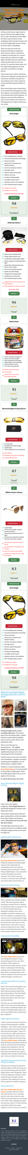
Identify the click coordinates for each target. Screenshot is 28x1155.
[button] (14, 109)
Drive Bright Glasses (8, 769)
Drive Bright (14, 114)
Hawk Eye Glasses (14, 223)
